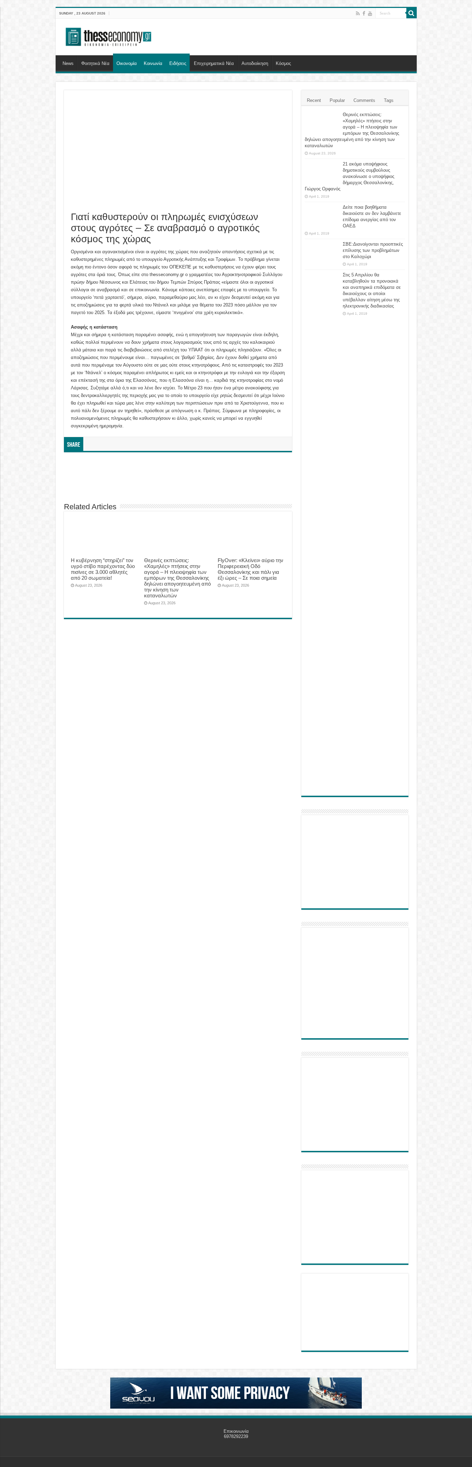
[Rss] (357, 13)
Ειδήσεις (177, 63)
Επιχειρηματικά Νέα (214, 63)
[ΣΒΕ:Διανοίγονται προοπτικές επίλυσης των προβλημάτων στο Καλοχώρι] (322, 251)
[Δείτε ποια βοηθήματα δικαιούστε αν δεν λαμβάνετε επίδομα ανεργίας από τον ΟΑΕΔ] (322, 216)
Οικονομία (126, 63)
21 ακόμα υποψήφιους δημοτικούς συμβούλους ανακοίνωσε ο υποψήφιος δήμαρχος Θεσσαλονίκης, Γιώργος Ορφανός (349, 176)
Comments (364, 100)
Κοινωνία (153, 63)
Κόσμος (283, 63)
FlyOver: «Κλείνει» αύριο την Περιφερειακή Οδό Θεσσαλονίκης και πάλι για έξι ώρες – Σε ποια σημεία (250, 569)
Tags (389, 100)
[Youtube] (370, 13)
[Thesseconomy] (109, 35)
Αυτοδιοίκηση (255, 63)
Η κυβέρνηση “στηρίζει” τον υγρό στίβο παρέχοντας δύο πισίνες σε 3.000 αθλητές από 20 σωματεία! (103, 569)
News (68, 63)
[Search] (411, 13)
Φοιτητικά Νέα (95, 63)
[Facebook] (364, 13)
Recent (314, 100)
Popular (337, 100)
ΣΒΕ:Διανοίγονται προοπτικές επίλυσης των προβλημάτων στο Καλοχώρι (373, 250)
